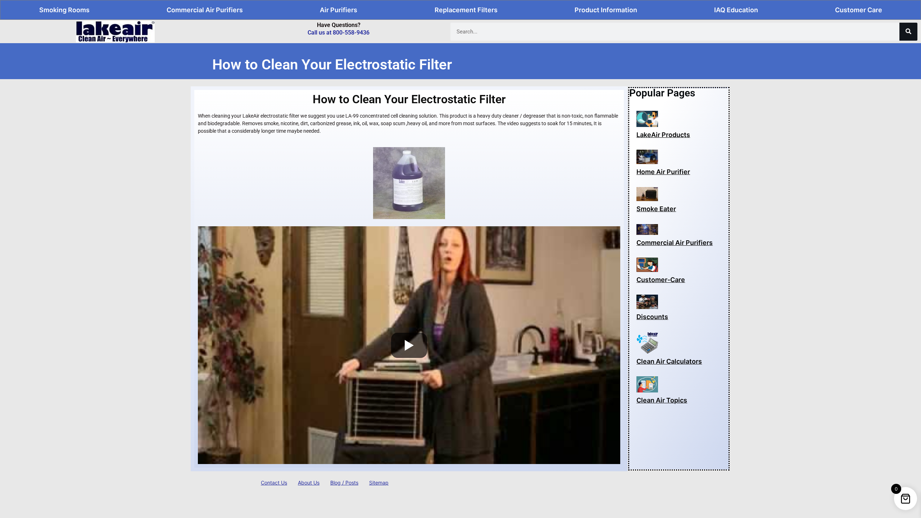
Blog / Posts (344, 483)
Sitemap (379, 483)
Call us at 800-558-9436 (338, 32)
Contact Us (274, 483)
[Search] (908, 32)
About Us (308, 483)
